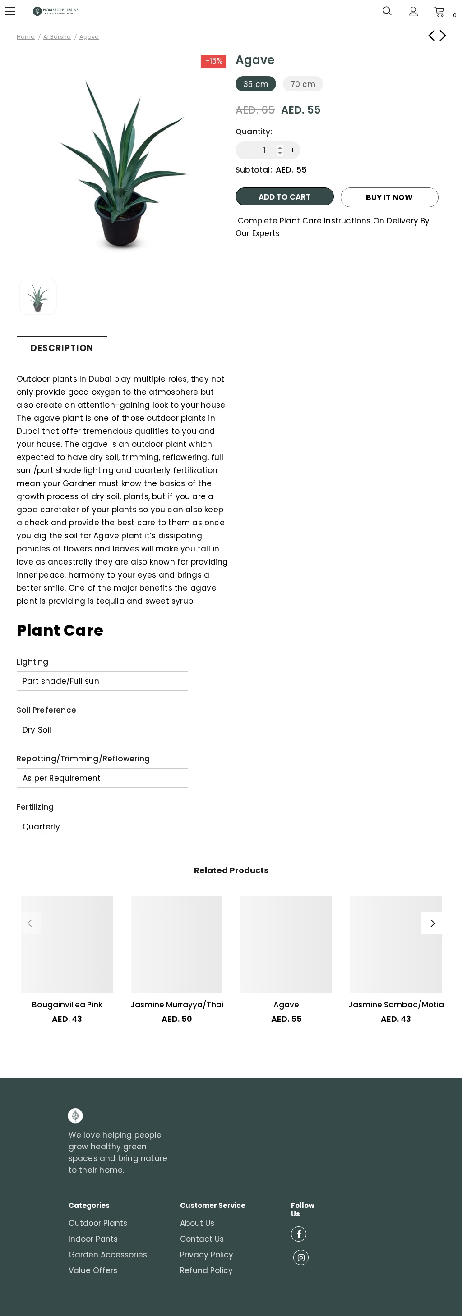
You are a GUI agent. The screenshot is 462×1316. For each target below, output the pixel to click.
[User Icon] (413, 11)
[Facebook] (298, 1234)
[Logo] (55, 11)
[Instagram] (301, 1257)
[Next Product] (432, 923)
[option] (121, 159)
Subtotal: (254, 169)
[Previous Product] (29, 923)
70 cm (303, 84)
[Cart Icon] (439, 11)
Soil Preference (46, 710)
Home (26, 36)
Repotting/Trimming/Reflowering (83, 758)
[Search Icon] (387, 11)
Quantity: (254, 131)
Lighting (33, 661)
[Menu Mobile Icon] (10, 11)
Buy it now (389, 197)
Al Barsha (57, 36)
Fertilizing (35, 806)
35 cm (255, 84)
